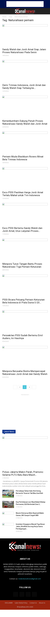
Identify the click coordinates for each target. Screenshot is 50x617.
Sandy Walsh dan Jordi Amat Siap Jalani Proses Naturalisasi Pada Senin (24, 51)
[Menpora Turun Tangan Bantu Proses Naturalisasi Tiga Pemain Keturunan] (25, 250)
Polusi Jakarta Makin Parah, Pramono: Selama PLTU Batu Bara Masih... (22, 473)
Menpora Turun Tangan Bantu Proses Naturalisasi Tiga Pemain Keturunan (22, 265)
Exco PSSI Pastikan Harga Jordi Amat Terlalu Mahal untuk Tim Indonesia (22, 194)
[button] (46, 11)
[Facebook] (15, 594)
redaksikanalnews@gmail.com (29, 579)
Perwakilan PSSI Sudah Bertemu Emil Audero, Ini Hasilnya (22, 337)
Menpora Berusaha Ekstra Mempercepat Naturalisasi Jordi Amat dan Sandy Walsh (24, 372)
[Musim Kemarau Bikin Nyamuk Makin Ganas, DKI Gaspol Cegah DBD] (8, 516)
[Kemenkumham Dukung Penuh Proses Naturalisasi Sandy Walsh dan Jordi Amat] (25, 107)
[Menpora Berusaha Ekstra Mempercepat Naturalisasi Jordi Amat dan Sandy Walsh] (25, 357)
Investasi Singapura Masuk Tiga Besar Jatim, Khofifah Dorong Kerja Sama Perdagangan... (30, 526)
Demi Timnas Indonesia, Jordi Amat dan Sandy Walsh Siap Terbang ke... (24, 86)
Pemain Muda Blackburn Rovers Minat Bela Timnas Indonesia (22, 158)
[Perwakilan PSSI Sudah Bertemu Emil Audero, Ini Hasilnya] (25, 321)
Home (4, 17)
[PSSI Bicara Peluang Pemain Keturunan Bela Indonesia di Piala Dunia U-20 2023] (25, 285)
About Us (42, 603)
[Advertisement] (25, 4)
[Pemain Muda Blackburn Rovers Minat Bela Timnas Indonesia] (25, 143)
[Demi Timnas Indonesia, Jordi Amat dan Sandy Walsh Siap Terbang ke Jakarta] (25, 71)
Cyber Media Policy (21, 603)
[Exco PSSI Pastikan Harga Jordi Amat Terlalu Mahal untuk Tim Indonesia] (25, 178)
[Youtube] (34, 594)
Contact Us (33, 603)
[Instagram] (22, 594)
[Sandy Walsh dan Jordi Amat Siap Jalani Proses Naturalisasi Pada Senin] (25, 35)
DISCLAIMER (9, 603)
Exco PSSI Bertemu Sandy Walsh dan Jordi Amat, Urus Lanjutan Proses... (22, 229)
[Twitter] (28, 594)
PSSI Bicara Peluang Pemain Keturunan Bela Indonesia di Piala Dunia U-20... (23, 301)
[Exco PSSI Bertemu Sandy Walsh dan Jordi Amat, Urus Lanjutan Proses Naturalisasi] (25, 214)
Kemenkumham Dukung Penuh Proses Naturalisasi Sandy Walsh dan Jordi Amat (24, 122)
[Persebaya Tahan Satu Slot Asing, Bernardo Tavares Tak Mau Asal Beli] (8, 494)
